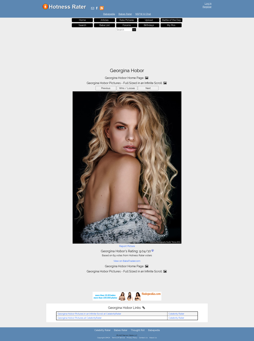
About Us (153, 338)
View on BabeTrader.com (126, 261)
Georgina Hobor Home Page (124, 78)
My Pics (171, 25)
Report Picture (127, 246)
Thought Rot (138, 330)
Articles (105, 20)
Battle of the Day (171, 20)
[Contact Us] (92, 8)
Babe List (104, 25)
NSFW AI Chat (143, 14)
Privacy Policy (132, 338)
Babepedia (109, 14)
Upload (149, 20)
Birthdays (149, 25)
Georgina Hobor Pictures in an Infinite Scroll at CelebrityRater (89, 313)
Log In (208, 3)
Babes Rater (125, 14)
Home (82, 20)
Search (82, 25)
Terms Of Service (118, 338)
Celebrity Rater (176, 313)
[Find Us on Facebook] (96, 8)
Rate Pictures (127, 20)
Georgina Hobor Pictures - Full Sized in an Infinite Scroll (125, 83)
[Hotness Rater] (65, 8)
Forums (127, 25)
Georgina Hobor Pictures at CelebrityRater (80, 318)
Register (207, 6)
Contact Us (143, 338)
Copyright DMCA (103, 338)
